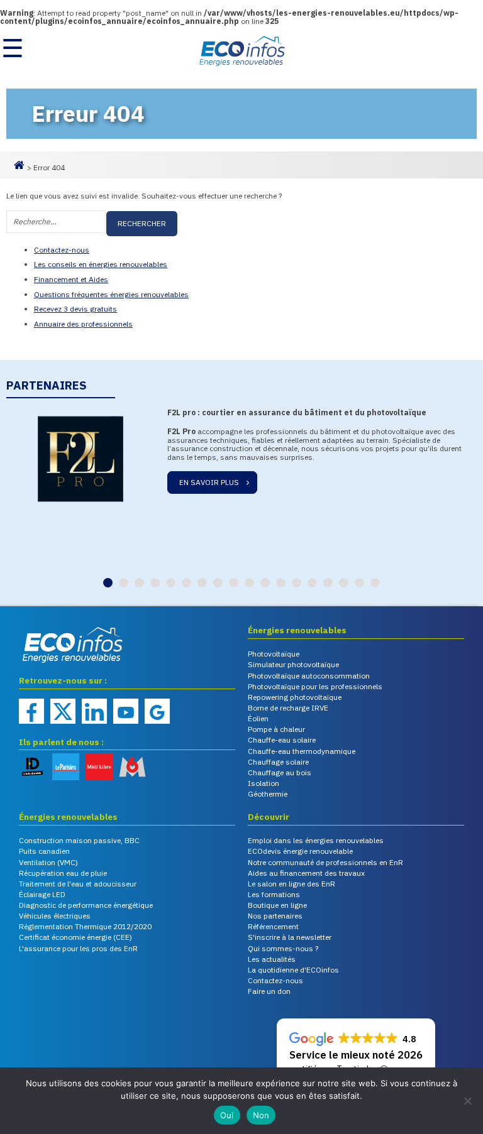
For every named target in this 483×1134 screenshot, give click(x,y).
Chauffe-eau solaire (282, 739)
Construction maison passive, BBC (79, 840)
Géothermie (267, 794)
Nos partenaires (275, 915)
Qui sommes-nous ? (283, 948)
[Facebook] (31, 711)
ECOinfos (241, 51)
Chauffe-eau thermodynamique (301, 751)
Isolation (263, 783)
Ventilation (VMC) (48, 862)
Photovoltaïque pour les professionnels (315, 686)
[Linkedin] (94, 711)
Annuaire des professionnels (83, 324)
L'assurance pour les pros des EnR (78, 948)
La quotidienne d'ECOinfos (293, 969)
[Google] (157, 711)
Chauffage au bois (279, 772)
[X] (62, 711)
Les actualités (272, 959)
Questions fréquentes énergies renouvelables (111, 294)
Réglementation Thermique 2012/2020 (85, 926)
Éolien (258, 718)
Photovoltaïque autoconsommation (309, 675)
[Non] (467, 1100)
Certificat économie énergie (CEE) (75, 937)
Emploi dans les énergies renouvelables (316, 840)
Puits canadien (44, 851)
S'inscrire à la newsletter (289, 937)
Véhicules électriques (55, 915)
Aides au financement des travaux (306, 873)
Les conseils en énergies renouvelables (100, 264)
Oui (227, 1115)
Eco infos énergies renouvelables (50, 663)
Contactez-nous (61, 249)
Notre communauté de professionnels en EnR (325, 862)
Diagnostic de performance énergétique (86, 905)
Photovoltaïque (273, 653)
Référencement (273, 926)
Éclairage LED (42, 894)
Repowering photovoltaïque (294, 697)
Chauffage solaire (278, 761)
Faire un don (269, 991)
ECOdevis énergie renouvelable (300, 851)
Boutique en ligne (277, 905)
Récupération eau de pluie (63, 873)
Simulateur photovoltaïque (293, 664)
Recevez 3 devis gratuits (75, 308)
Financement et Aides (71, 279)
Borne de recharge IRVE (288, 707)
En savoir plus (278, 487)
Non (261, 1115)
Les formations (274, 894)
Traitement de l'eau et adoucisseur (77, 883)
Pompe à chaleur (276, 729)
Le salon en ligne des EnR (291, 883)
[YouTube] (125, 711)
